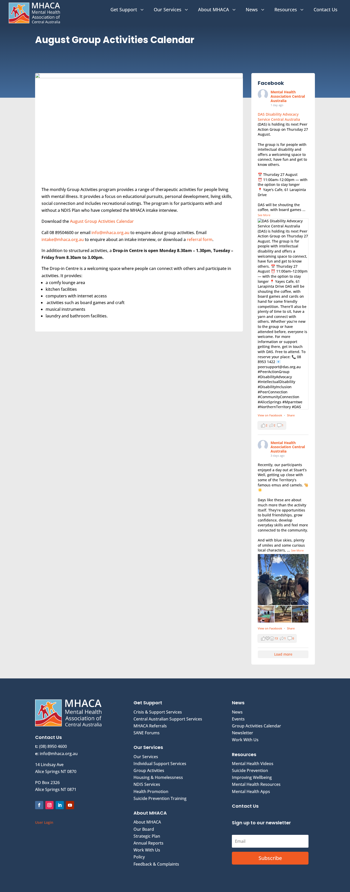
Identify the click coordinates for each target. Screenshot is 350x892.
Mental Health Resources (256, 784)
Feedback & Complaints (156, 864)
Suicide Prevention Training (160, 798)
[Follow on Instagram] (49, 805)
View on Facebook (270, 415)
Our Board (143, 829)
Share (291, 415)
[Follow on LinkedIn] (60, 805)
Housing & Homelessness (158, 777)
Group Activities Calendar (256, 726)
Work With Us (146, 850)
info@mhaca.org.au (110, 232)
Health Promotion (150, 791)
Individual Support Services (159, 763)
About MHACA (147, 822)
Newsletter (242, 733)
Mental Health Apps (251, 791)
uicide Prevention (251, 770)
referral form (199, 239)
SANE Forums (146, 733)
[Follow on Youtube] (70, 805)
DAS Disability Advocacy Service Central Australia (279, 117)
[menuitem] (128, 9)
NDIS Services (146, 784)
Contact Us (245, 806)
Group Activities (148, 770)
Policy (139, 857)
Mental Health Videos (252, 763)
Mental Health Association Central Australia (288, 96)
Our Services (145, 756)
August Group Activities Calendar (102, 221)
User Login (44, 822)
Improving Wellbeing (252, 777)
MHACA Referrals (150, 726)
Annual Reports (148, 843)
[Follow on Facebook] (39, 805)
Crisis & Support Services (157, 712)
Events (238, 719)
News (237, 712)
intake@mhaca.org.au (63, 239)
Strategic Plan (146, 836)
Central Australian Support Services (167, 719)
